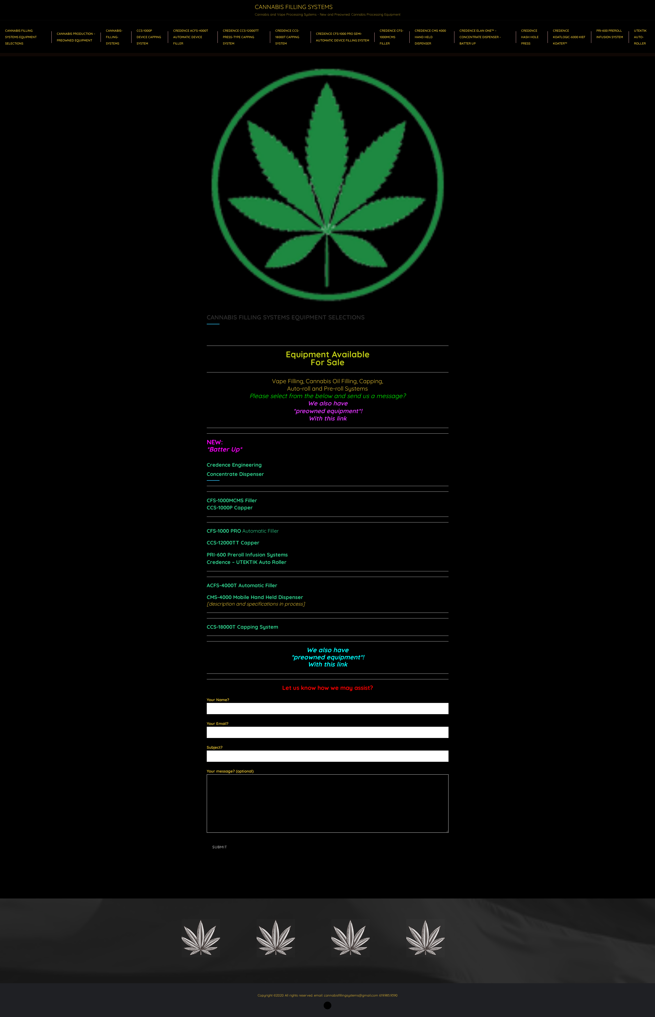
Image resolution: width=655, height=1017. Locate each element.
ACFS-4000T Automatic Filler (242, 585)
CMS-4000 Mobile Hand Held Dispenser (255, 597)
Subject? (215, 747)
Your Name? (218, 699)
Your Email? (217, 723)
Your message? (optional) (230, 771)
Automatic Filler (243, 531)
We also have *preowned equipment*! (327, 406)
